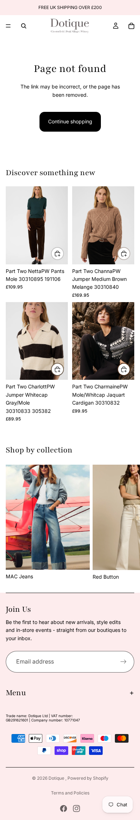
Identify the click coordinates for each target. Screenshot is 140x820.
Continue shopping (70, 121)
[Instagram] (76, 808)
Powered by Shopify (87, 778)
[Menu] (8, 26)
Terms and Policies (70, 793)
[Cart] (131, 26)
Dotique (56, 778)
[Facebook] (63, 808)
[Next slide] (126, 522)
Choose (63, 253)
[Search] (24, 26)
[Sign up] (123, 661)
